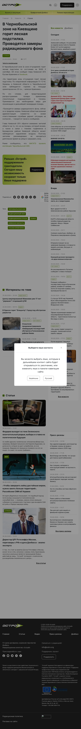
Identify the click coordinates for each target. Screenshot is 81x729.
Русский (48, 378)
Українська (33, 378)
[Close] (61, 347)
